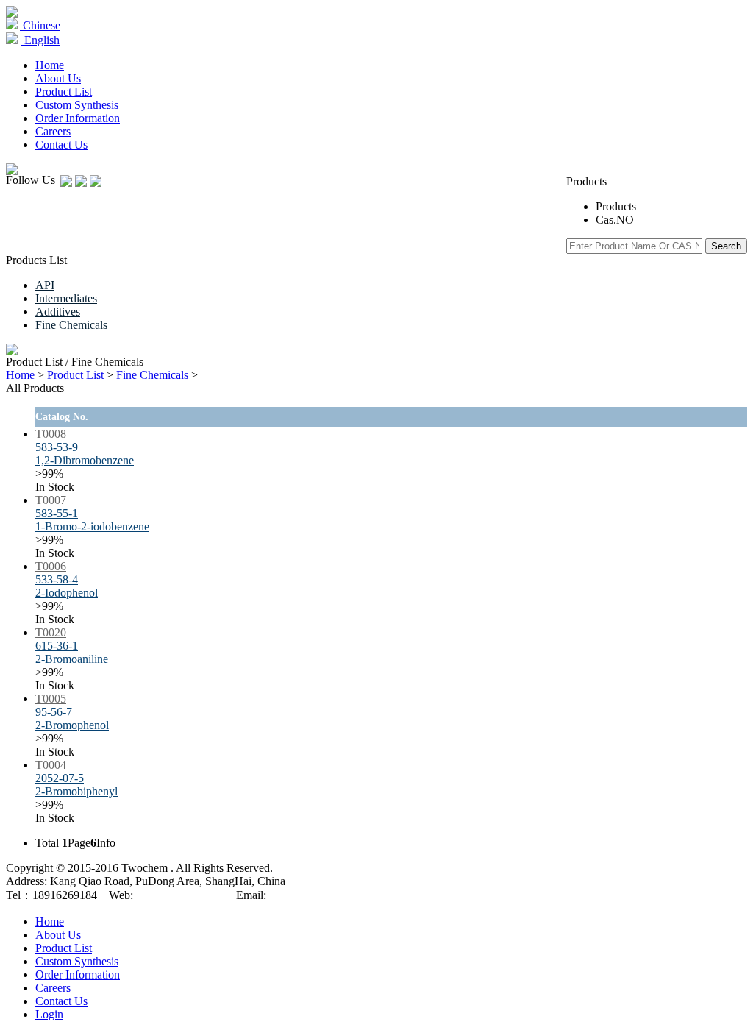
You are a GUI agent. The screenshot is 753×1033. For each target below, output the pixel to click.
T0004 (50, 765)
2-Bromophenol (72, 725)
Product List (75, 375)
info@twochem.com (316, 895)
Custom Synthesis (76, 105)
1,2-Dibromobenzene (84, 460)
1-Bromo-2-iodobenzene (92, 526)
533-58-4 (56, 579)
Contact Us (61, 144)
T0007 (50, 500)
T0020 (50, 632)
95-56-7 (53, 712)
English (40, 40)
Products (616, 206)
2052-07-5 (59, 778)
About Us (58, 78)
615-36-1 (56, 645)
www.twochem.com (180, 895)
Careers (53, 131)
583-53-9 (56, 447)
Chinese (40, 25)
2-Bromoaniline (71, 659)
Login (49, 1014)
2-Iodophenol (66, 592)
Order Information (77, 118)
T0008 (50, 433)
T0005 (50, 698)
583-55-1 (56, 513)
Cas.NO (615, 219)
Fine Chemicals (152, 375)
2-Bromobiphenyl (76, 791)
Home (49, 65)
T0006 (50, 566)
